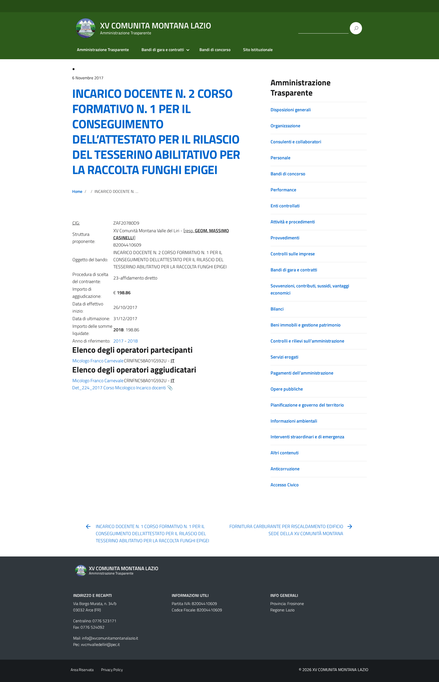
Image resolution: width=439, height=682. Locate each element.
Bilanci (277, 308)
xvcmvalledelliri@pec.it (100, 644)
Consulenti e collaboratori (296, 141)
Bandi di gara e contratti (163, 49)
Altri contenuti (285, 452)
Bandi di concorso (214, 49)
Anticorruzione (285, 468)
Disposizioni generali (291, 109)
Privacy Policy (112, 670)
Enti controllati (285, 205)
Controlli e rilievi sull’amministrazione (307, 340)
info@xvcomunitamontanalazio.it (110, 638)
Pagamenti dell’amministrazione (302, 372)
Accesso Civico (285, 484)
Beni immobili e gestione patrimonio (306, 324)
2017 (118, 340)
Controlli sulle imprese (293, 253)
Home (77, 191)
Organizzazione (285, 125)
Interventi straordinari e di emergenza (307, 436)
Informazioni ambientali (294, 420)
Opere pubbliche (287, 388)
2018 (133, 340)
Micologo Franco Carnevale (97, 360)
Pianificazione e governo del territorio (307, 404)
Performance (283, 189)
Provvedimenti (285, 237)
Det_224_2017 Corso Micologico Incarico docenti (119, 387)
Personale (280, 157)
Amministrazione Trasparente (103, 49)
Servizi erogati (284, 356)
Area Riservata (82, 670)
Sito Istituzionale (258, 49)
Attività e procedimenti (293, 221)
